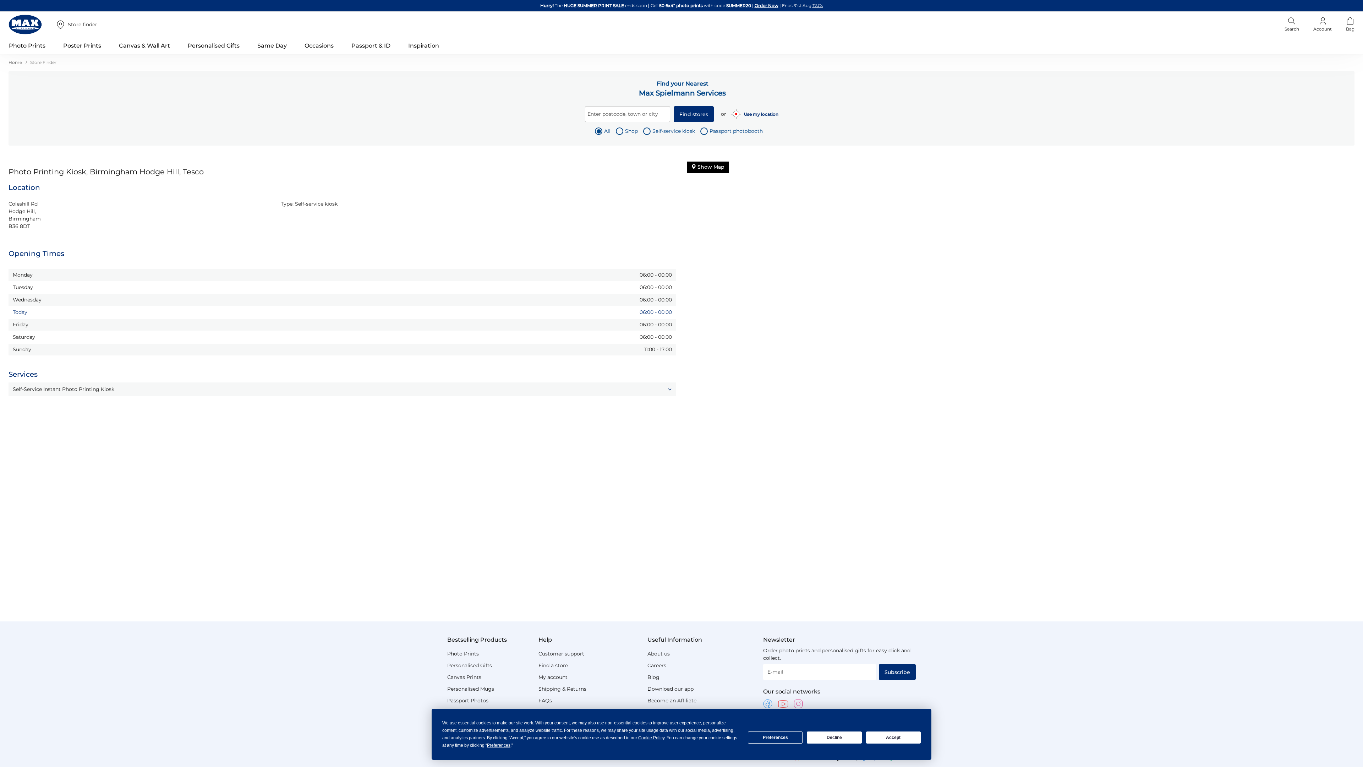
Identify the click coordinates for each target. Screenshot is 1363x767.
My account (553, 677)
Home (16, 62)
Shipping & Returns (562, 689)
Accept (893, 737)
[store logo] (25, 24)
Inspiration (423, 45)
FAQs (545, 700)
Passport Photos (467, 700)
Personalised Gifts (469, 665)
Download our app (670, 689)
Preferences (775, 737)
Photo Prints (463, 654)
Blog (653, 677)
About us (658, 654)
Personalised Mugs (470, 689)
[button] (342, 389)
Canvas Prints (464, 677)
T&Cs (778, 5)
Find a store (553, 665)
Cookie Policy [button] (651, 737)
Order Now (758, 5)
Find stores (693, 114)
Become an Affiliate (671, 700)
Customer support (561, 654)
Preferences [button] (498, 745)
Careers (656, 665)
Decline (834, 737)
